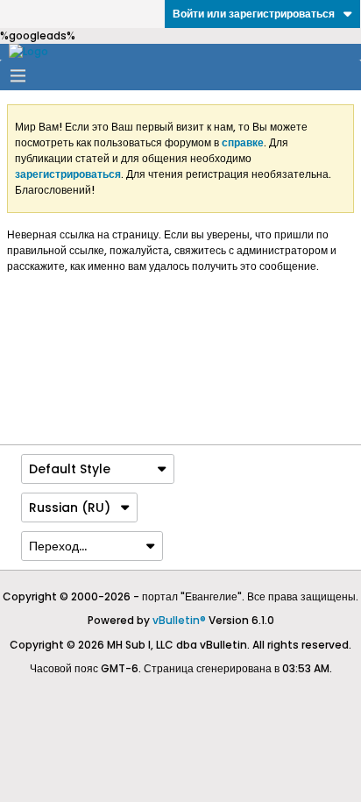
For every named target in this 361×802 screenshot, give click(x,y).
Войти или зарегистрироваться (254, 13)
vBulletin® (179, 620)
